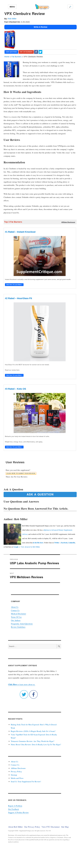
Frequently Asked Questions (22, 623)
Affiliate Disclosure (18, 768)
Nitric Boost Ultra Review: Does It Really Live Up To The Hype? (36, 744)
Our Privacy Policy (32, 826)
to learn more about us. (21, 684)
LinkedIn (71, 542)
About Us (14, 607)
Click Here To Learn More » (14, 284)
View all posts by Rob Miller (30, 547)
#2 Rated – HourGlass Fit (18, 298)
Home (6, 57)
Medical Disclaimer (18, 613)
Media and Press (17, 778)
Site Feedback (13, 809)
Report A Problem (15, 805)
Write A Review (40, 27)
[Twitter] (40, 52)
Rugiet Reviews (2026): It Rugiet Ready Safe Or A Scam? (33, 731)
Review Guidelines (18, 627)
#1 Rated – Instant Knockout (20, 232)
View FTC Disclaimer (51, 826)
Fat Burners (16, 57)
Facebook (64, 542)
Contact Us (15, 610)
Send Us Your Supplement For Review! (26, 781)
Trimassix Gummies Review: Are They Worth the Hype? (32, 741)
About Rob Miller (15, 826)
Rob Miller (12, 19)
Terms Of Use (16, 617)
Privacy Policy (16, 771)
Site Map (65, 826)
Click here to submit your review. (21, 473)
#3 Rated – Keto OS (15, 389)
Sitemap (14, 775)
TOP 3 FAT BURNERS (26, 52)
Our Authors (15, 620)
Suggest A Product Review (18, 812)
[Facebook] (36, 52)
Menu (12, 6)
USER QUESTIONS (11, 52)
